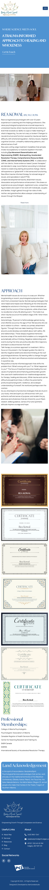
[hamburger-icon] (45, 8)
